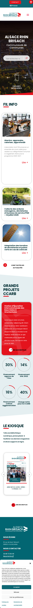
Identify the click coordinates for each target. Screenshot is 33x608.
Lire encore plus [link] (21, 505)
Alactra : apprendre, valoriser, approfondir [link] (14, 141)
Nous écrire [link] (7, 556)
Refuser (16, 592)
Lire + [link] (25, 162)
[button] (30, 563)
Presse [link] (15, 6)
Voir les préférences (16, 597)
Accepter (16, 587)
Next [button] (24, 78)
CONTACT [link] (15, 2)
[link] (31, 2)
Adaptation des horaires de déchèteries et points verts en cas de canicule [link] (16, 247)
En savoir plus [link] (19, 350)
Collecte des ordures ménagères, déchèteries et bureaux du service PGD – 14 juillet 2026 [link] (16, 212)
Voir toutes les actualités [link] (17, 266)
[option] (16, 81)
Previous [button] (8, 78)
